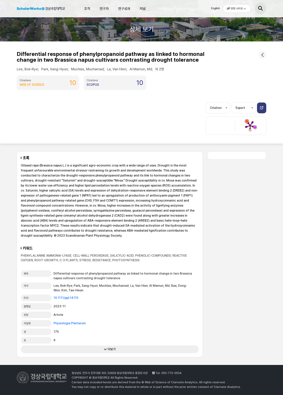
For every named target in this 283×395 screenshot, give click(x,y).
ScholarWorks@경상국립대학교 (41, 9)
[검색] (260, 8)
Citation (216, 108)
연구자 (104, 9)
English (215, 8)
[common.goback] (262, 55)
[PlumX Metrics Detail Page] (250, 125)
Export (240, 108)
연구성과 (124, 9)
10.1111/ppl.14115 (66, 298)
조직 (87, 9)
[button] (261, 108)
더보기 (111, 349)
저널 (143, 9)
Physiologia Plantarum (70, 323)
